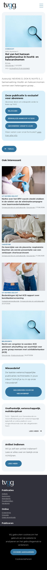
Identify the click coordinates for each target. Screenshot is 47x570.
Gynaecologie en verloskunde (14, 207)
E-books (5, 515)
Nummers (6, 496)
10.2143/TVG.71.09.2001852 (19, 68)
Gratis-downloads (9, 517)
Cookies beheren (23, 559)
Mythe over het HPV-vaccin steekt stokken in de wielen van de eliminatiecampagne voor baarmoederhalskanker (23, 201)
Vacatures (6, 503)
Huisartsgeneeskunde (10, 301)
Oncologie (9, 65)
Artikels (5, 494)
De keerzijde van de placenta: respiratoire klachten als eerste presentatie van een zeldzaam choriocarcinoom (22, 250)
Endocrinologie (17, 355)
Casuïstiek (6, 244)
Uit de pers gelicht (10, 196)
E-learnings (6, 513)
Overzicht (9, 49)
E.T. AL (7, 63)
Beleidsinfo (7, 341)
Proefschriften (7, 501)
